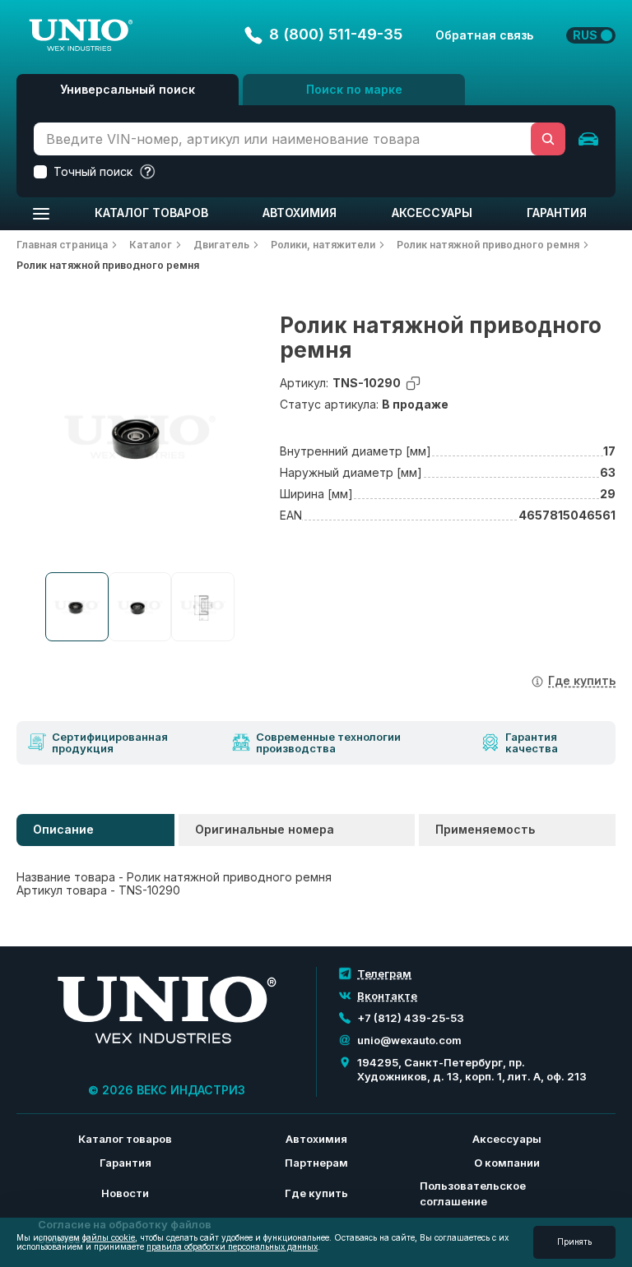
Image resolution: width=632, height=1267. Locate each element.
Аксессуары (432, 213)
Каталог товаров (151, 213)
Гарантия (557, 213)
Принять (574, 1241)
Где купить (316, 1193)
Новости (125, 1193)
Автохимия (300, 213)
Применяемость (485, 829)
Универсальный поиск (127, 89)
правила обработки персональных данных (232, 1246)
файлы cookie (108, 1237)
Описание (63, 829)
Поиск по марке (354, 89)
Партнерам (316, 1162)
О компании (507, 1162)
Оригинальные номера (264, 829)
